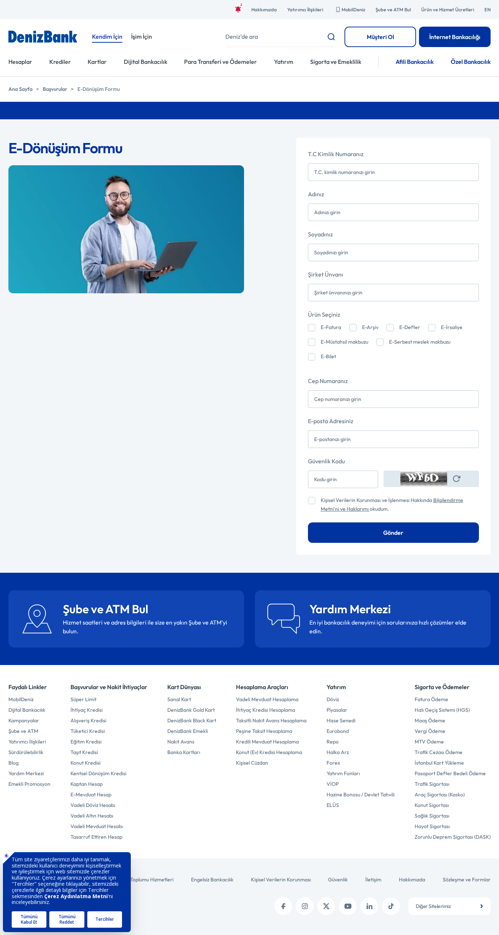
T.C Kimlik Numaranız (335, 154)
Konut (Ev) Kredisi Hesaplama (269, 752)
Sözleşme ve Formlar (467, 879)
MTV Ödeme (429, 741)
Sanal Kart (179, 699)
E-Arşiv (370, 327)
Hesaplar (20, 61)
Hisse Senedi (341, 720)
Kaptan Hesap (87, 784)
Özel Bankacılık (471, 61)
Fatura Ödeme (431, 699)
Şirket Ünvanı (325, 274)
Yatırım (283, 61)
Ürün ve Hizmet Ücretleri (447, 9)
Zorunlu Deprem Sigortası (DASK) (453, 837)
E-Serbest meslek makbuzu (419, 342)
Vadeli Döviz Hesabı (93, 805)
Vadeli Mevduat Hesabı (97, 826)
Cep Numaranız (328, 381)
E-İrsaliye (451, 327)
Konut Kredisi (85, 763)
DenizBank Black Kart (191, 720)
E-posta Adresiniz (330, 421)
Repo (333, 741)
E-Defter (409, 327)
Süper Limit (83, 699)
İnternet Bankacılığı (454, 36)
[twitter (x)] (326, 906)
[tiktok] (391, 906)
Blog (13, 763)
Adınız (316, 194)
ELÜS (333, 805)
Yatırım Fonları (343, 773)
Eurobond (338, 731)
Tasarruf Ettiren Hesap (96, 837)
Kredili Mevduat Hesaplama (267, 741)
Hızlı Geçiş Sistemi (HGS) (442, 710)
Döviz (333, 699)
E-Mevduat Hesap (91, 794)
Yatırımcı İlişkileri (305, 9)
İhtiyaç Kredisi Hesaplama (265, 710)
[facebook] (283, 906)
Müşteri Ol (380, 36)
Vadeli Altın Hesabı (92, 815)
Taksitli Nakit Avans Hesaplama (271, 720)
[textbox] (449, 906)
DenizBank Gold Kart (191, 710)
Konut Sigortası (432, 805)
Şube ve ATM (23, 731)
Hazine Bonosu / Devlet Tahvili (361, 794)
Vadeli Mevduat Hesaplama (267, 699)
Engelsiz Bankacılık (212, 879)
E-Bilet (328, 356)
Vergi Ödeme (430, 731)
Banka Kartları (183, 752)
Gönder (393, 532)
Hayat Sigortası (432, 826)
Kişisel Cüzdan (252, 763)
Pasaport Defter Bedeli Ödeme (450, 773)
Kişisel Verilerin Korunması (281, 879)
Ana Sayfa (20, 89)
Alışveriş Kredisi (88, 720)
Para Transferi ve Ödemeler (220, 61)
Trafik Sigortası (432, 784)
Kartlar (97, 61)
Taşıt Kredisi (84, 752)
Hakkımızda (264, 9)
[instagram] (304, 906)
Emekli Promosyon (29, 784)
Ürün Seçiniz (324, 314)
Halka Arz (338, 752)
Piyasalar (337, 710)
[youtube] (348, 906)
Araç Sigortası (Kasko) (440, 794)
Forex (333, 763)
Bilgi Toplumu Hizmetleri (146, 879)
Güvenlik (338, 879)
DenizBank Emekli (187, 731)
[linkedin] (369, 906)
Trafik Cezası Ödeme (438, 752)
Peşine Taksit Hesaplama (264, 731)
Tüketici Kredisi (88, 731)
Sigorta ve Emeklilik (335, 61)
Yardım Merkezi (26, 773)
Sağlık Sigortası (432, 815)
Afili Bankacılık (415, 61)
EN (487, 9)
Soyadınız (320, 234)
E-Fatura (331, 327)
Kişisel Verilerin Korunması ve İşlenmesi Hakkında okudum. (392, 504)
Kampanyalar (23, 720)
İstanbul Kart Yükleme (439, 763)
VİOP (333, 784)
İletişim (373, 879)
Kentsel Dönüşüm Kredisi (98, 773)
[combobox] (449, 906)
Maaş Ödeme (430, 720)
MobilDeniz (353, 9)
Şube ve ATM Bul (393, 9)
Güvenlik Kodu (326, 461)
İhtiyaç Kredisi (87, 710)
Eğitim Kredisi (86, 741)
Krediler (60, 61)
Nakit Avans (180, 741)
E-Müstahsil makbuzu (344, 342)
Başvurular (55, 89)
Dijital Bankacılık (145, 61)
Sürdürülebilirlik (25, 752)
